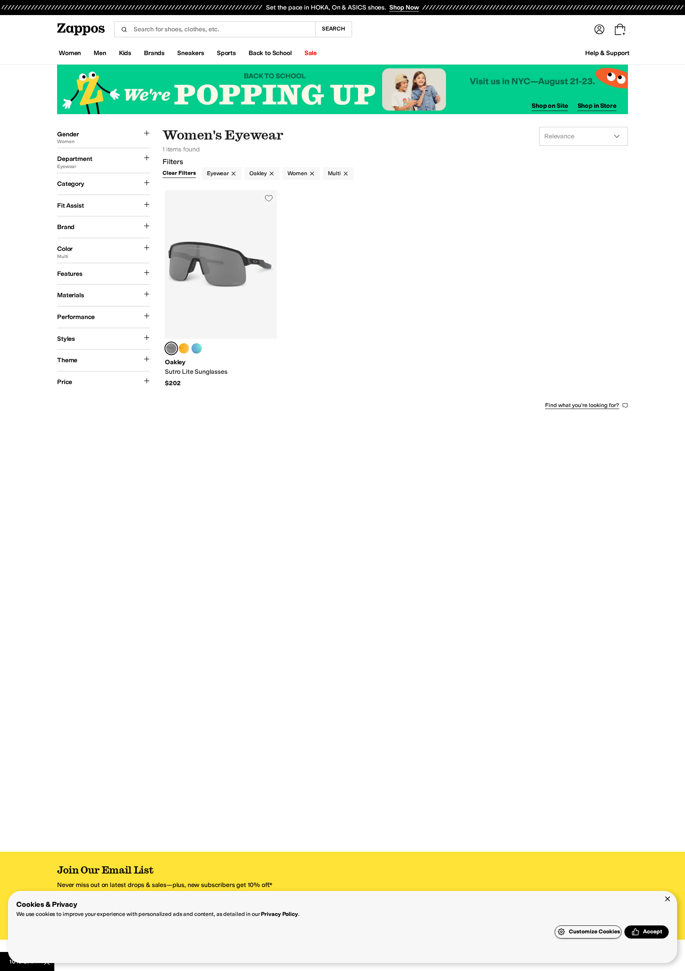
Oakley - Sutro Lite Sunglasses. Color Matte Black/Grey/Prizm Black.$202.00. (221, 289)
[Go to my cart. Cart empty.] (620, 29)
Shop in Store (597, 105)
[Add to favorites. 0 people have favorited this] (268, 198)
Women (297, 173)
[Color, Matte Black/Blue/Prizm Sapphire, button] (196, 348)
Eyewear (218, 173)
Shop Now (404, 7)
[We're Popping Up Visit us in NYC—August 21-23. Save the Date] (342, 89)
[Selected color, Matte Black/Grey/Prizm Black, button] (171, 348)
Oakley (258, 173)
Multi (334, 173)
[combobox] (214, 29)
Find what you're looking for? (582, 405)
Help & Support (607, 53)
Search (333, 28)
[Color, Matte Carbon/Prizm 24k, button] (184, 348)
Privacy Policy (279, 914)
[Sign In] (599, 29)
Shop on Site (550, 105)
